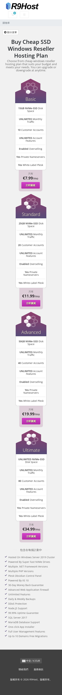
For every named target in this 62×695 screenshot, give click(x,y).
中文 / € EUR (32, 660)
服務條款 (38, 669)
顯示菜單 (12, 32)
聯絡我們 (23, 669)
